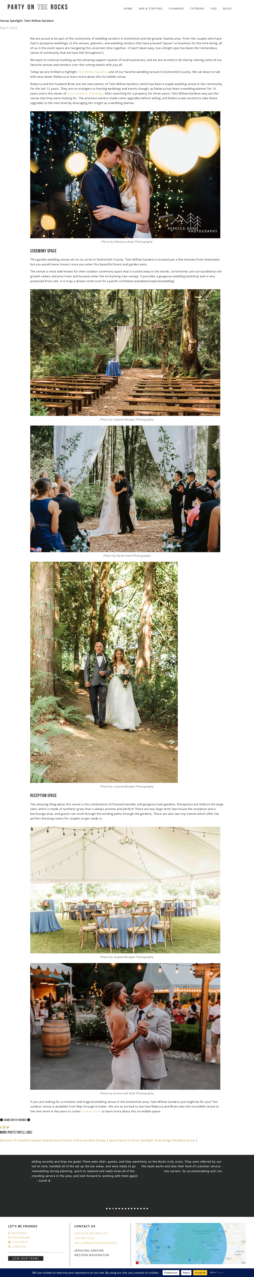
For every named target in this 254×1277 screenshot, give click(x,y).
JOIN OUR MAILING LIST (91, 1233)
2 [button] (110, 1208)
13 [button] (144, 1208)
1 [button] (106, 1208)
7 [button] (125, 1208)
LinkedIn (18, 1246)
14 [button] (147, 1208)
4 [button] (116, 1208)
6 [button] (122, 1208)
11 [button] (138, 1208)
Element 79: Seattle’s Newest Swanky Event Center (36, 1140)
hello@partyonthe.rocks (95, 1243)
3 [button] (113, 1208)
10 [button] (134, 1208)
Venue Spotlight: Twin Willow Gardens (27, 21)
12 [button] (141, 1208)
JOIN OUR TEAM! (26, 1258)
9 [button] (131, 1208)
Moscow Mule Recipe (91, 1140)
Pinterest (20, 1242)
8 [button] (128, 1208)
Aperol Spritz (118, 1140)
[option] (127, 1168)
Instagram (20, 1238)
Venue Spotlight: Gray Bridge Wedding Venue (163, 1140)
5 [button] (119, 1208)
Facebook (18, 1233)
